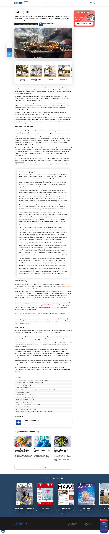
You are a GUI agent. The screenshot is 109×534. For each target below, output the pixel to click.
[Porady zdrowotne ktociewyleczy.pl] (3, 531)
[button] (14, 73)
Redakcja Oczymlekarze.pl (49, 23)
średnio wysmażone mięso (21, 323)
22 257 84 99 (89, 523)
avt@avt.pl (87, 525)
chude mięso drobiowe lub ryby (26, 219)
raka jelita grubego (47, 304)
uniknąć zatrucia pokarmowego (58, 265)
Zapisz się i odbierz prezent (84, 23)
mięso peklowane (61, 297)
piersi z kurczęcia (19, 162)
